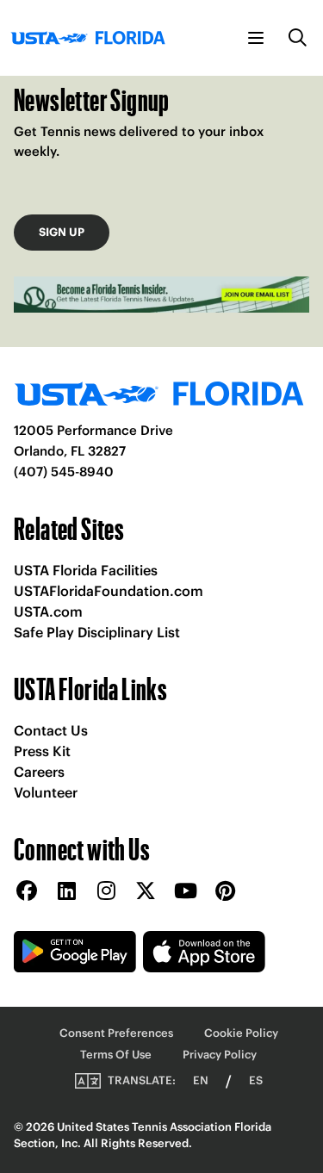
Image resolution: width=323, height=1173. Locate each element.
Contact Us (51, 730)
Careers (39, 771)
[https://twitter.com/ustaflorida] (145, 891)
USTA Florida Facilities (86, 570)
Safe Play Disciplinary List (97, 632)
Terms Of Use (116, 1054)
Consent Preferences (116, 1033)
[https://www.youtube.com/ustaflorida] (185, 891)
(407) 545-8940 (64, 471)
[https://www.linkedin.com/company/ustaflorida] (66, 891)
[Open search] (298, 38)
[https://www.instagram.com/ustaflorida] (106, 891)
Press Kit (42, 751)
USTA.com (48, 611)
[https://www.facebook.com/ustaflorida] (27, 891)
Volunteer (46, 792)
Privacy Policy (220, 1054)
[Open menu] (256, 38)
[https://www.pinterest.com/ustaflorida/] (225, 891)
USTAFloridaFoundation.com (108, 590)
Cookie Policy (241, 1033)
